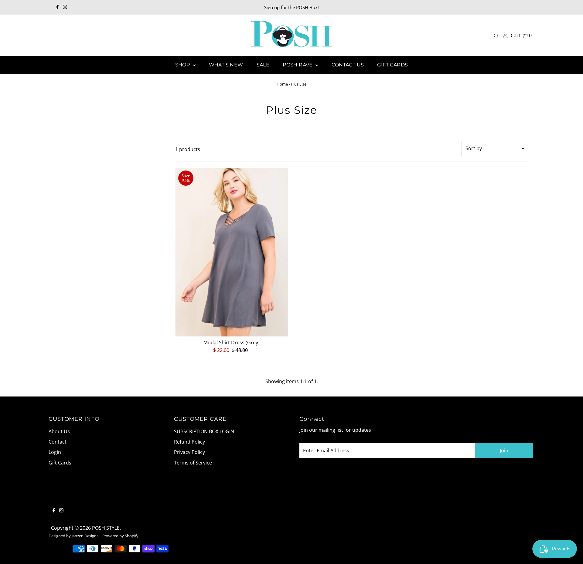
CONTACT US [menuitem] (348, 65)
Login (55, 452)
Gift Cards (60, 462)
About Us (59, 431)
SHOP (183, 65)
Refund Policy (189, 441)
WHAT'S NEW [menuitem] (226, 65)
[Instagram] (65, 7)
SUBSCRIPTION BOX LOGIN (204, 431)
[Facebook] (57, 7)
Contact (57, 441)
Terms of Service (193, 462)
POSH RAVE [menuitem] (298, 65)
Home (282, 84)
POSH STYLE (106, 528)
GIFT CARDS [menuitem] (392, 65)
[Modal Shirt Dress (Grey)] (231, 251)
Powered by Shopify (120, 536)
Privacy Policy (189, 452)
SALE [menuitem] (263, 65)
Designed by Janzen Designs (73, 536)
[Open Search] (496, 35)
